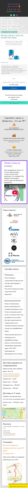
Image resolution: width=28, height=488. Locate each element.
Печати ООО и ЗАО (10, 24)
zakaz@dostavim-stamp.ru (9, 435)
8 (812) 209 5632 (6, 430)
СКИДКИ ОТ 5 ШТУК (9, 32)
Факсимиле (17, 26)
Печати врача (7, 21)
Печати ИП (6, 26)
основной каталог (10, 18)
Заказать (14, 88)
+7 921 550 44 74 (6, 432)
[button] (18, 485)
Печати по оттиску (10, 29)
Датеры (22, 32)
